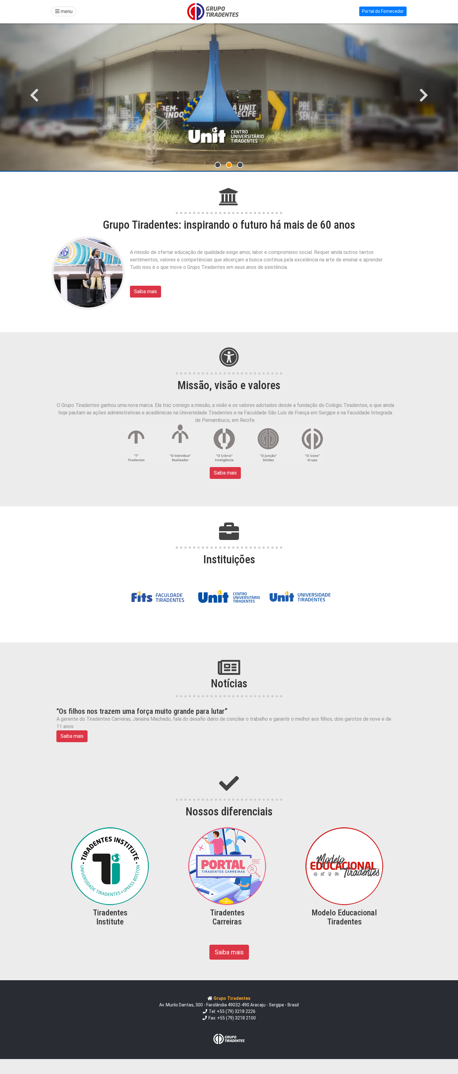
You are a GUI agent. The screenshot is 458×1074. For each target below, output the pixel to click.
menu (66, 11)
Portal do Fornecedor (383, 11)
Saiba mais (145, 291)
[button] (34, 95)
